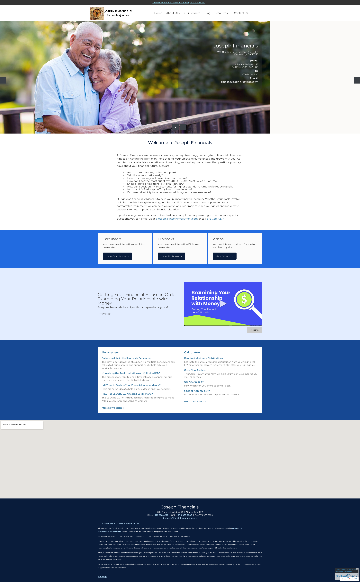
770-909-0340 (185, 515)
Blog (207, 13)
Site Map (102, 576)
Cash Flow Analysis (195, 370)
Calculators (192, 352)
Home (158, 13)
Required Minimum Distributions (203, 358)
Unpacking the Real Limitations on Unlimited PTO (131, 373)
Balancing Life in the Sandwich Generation (126, 358)
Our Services (192, 13)
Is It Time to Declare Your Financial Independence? (131, 385)
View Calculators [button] (116, 256)
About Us (172, 13)
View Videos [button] (223, 256)
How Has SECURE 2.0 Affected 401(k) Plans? (127, 394)
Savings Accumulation (197, 390)
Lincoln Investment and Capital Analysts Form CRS (178, 2)
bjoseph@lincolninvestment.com (239, 81)
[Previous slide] (3, 80)
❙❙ (183, 127)
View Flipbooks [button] (170, 256)
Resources (221, 13)
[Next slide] (357, 80)
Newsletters (110, 352)
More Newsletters (113, 407)
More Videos (104, 314)
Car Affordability (193, 382)
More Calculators (195, 401)
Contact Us (241, 13)
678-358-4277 (215, 218)
